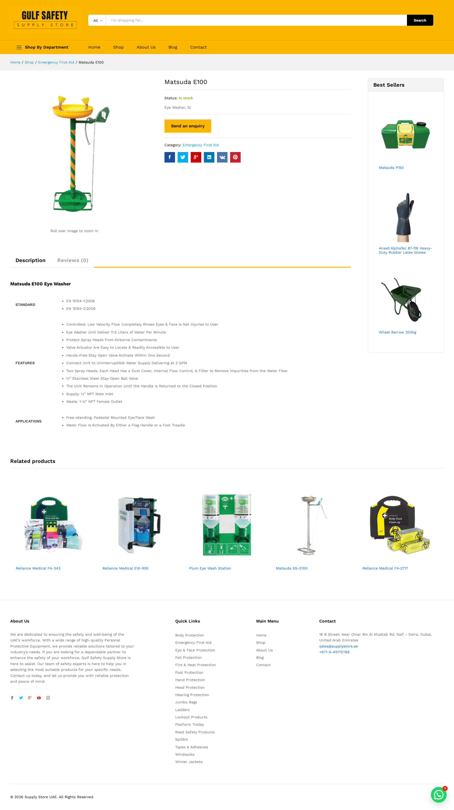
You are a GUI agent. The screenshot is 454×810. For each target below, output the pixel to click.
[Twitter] (21, 698)
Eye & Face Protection (195, 650)
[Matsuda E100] (169, 157)
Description (30, 260)
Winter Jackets (189, 762)
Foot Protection (189, 672)
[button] (439, 795)
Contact (198, 47)
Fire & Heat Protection (195, 665)
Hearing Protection (192, 695)
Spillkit (181, 739)
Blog (172, 47)
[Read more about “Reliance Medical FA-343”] (47, 559)
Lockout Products (191, 717)
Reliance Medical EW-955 (125, 568)
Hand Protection (190, 680)
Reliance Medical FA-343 (38, 568)
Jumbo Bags (186, 702)
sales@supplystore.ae (338, 646)
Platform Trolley (189, 724)
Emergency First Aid (201, 145)
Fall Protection (188, 657)
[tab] (30, 263)
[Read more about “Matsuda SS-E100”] (307, 559)
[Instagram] (48, 698)
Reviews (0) (73, 260)
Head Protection (190, 687)
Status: (170, 98)
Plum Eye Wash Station (210, 568)
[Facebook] (12, 698)
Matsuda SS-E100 (292, 568)
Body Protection (189, 635)
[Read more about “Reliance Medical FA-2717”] (394, 559)
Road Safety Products (195, 732)
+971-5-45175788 (334, 652)
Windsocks (184, 754)
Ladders (182, 710)
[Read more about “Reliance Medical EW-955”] (134, 559)
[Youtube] (38, 698)
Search (420, 20)
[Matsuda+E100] (183, 157)
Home (94, 47)
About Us (146, 47)
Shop (118, 47)
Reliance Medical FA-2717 (385, 568)
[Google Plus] (29, 698)
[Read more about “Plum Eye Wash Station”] (220, 559)
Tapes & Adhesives (191, 747)
